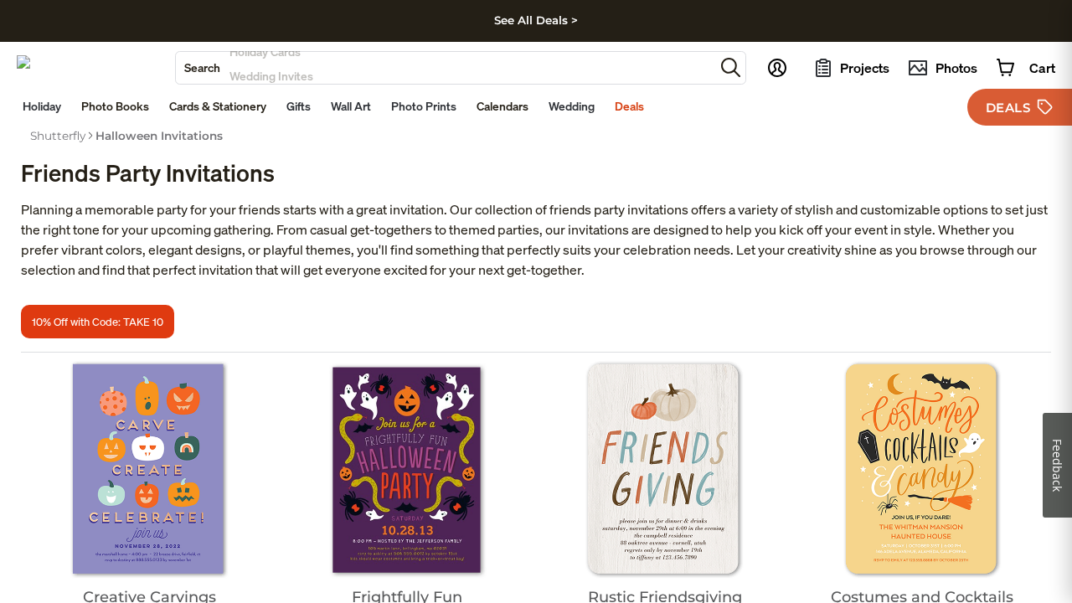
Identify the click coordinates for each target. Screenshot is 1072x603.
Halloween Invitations (159, 135)
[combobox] (445, 68)
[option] (57, 136)
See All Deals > (536, 20)
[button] (730, 67)
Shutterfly (57, 135)
